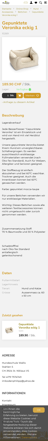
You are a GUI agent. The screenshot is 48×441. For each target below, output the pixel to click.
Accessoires (7, 12)
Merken (30, 95)
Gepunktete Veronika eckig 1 (29, 326)
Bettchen (22, 12)
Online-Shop (22, 9)
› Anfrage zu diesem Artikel (18, 102)
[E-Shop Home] (6, 2)
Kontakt (6, 400)
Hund (36, 9)
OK (39, 410)
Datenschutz (29, 437)
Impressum (9, 404)
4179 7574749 (13, 377)
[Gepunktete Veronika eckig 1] (9, 330)
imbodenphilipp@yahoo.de (18, 381)
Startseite (6, 9)
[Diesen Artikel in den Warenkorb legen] (19, 95)
